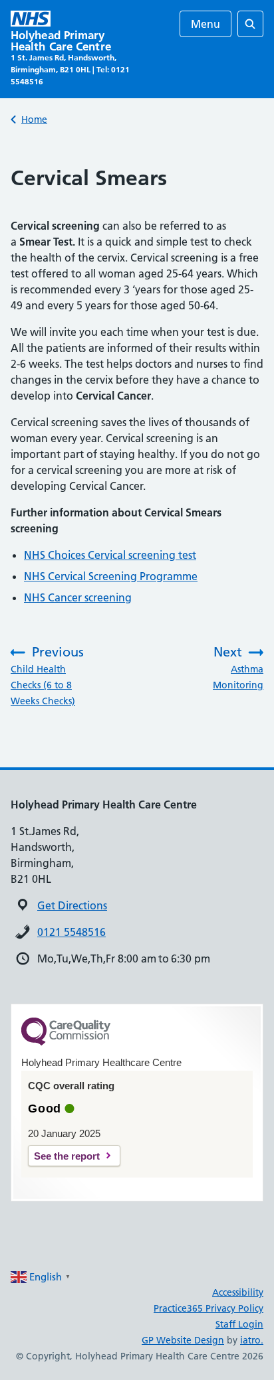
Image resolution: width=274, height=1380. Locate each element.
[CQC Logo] (65, 1042)
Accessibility (237, 1292)
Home (34, 119)
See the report (67, 1156)
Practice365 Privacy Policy (208, 1308)
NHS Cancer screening (78, 597)
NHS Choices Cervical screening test (110, 555)
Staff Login (239, 1324)
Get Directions (72, 905)
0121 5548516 (71, 932)
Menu (205, 24)
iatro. (251, 1340)
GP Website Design (183, 1340)
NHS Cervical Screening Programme (111, 576)
